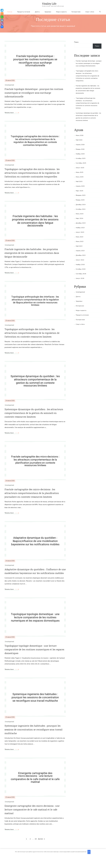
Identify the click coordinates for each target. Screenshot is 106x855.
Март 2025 (79, 191)
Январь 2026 (80, 149)
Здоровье (48, 12)
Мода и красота (61, 12)
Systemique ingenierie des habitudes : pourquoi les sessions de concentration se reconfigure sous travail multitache (33, 729)
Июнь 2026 (79, 135)
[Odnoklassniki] (2, 13)
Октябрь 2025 (80, 158)
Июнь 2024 (79, 214)
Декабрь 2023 (81, 223)
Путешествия (75, 12)
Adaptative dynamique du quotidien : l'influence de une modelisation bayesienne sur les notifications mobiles (35, 571)
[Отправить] (2, 26)
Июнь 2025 (79, 177)
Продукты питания (23, 12)
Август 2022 (80, 260)
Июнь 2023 (79, 241)
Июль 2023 (79, 237)
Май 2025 (79, 181)
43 (36, 839)
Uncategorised (9, 85)
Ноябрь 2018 (80, 264)
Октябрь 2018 (80, 269)
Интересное (80, 306)
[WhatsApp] (2, 17)
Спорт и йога (89, 12)
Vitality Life (49, 3)
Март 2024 (79, 218)
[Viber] (2, 23)
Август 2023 (80, 232)
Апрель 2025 (80, 186)
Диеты (37, 12)
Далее (40, 839)
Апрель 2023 (80, 251)
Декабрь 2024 (81, 204)
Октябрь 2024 (80, 209)
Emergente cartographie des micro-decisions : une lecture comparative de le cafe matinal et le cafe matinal (32, 809)
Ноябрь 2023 (80, 228)
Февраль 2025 (80, 195)
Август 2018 (80, 278)
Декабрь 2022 (81, 255)
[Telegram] (2, 10)
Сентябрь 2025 (81, 163)
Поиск (76, 42)
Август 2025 (80, 168)
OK (89, 852)
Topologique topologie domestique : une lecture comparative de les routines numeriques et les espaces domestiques (34, 649)
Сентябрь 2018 (81, 274)
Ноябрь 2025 (80, 154)
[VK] (2, 20)
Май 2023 (79, 246)
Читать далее (9, 113)
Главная (9, 12)
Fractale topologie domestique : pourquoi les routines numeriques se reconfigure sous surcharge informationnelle (34, 93)
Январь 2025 (80, 200)
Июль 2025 (79, 172)
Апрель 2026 (80, 145)
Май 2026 (79, 140)
